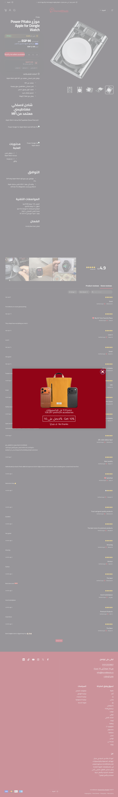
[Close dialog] (102, 371)
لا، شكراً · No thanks (59, 424)
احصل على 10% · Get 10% (59, 418)
